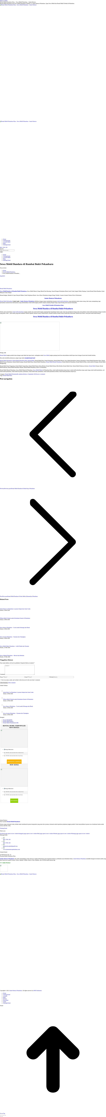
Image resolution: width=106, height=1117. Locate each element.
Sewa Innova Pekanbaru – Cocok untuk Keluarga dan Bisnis (15, 627)
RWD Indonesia (38, 990)
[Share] (2, 1115)
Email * (27, 677)
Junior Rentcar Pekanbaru (53, 298)
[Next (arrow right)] (2, 1116)
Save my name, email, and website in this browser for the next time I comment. (21, 680)
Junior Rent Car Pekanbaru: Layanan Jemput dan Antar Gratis (15, 609)
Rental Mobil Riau (7, 375)
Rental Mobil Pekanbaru (6, 288)
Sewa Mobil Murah (38, 370)
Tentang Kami (3, 828)
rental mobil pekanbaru (62, 301)
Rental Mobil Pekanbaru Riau (20, 360)
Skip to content (3, 0)
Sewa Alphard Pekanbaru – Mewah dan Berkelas (12, 655)
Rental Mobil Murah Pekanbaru (54, 362)
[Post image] (4, 607)
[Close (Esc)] (0, 1115)
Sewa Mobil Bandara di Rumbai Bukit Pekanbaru (13, 291)
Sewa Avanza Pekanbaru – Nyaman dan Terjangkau (13, 637)
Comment (2, 674)
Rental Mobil (3, 355)
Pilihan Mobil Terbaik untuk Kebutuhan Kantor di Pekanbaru (15, 618)
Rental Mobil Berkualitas (6, 301)
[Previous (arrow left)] (0, 1116)
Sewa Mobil (46, 355)
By (20, 374)
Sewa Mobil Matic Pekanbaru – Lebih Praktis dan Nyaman (14, 646)
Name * (2, 677)
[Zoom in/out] (5, 1115)
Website (51, 677)
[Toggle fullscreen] (3, 1115)
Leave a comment (40, 374)
